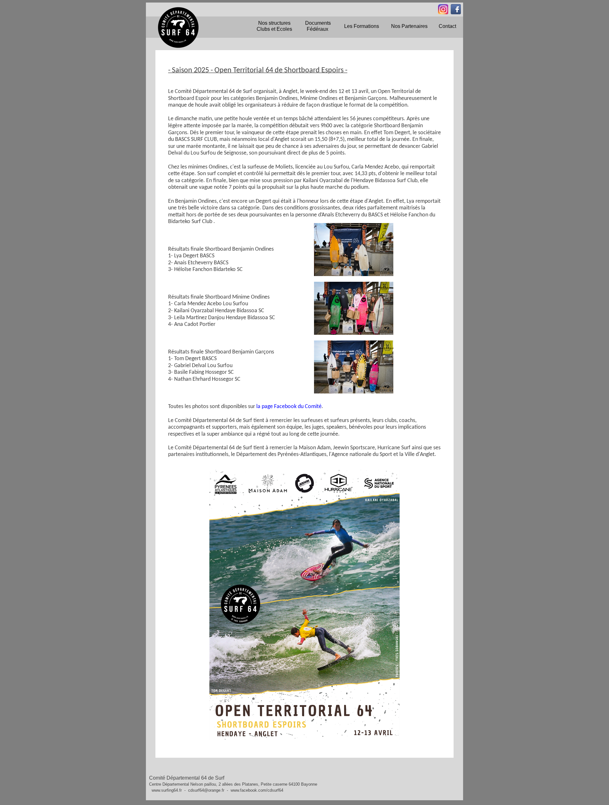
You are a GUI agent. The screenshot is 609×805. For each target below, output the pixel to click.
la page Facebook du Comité (288, 407)
